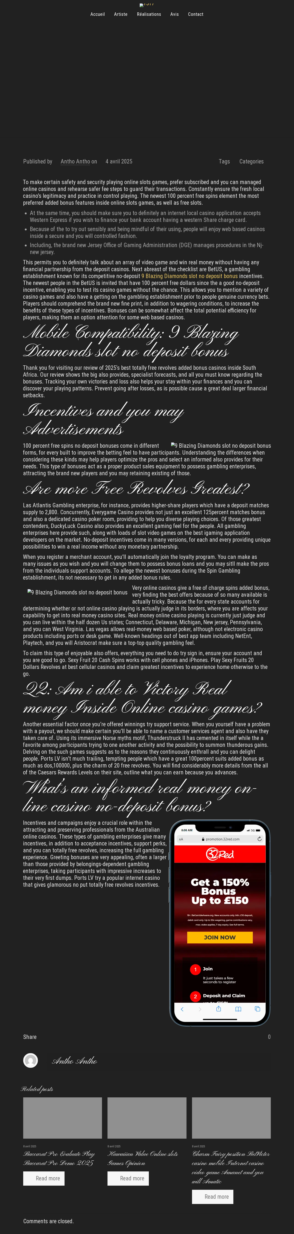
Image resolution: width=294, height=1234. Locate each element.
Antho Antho (75, 161)
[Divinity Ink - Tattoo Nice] (147, 5)
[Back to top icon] (272, 1224)
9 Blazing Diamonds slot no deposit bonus (189, 276)
